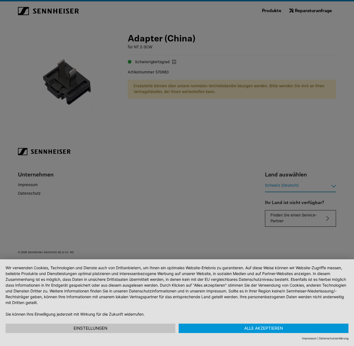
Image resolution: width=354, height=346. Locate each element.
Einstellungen (90, 328)
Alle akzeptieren (263, 328)
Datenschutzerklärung (333, 338)
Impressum (309, 338)
